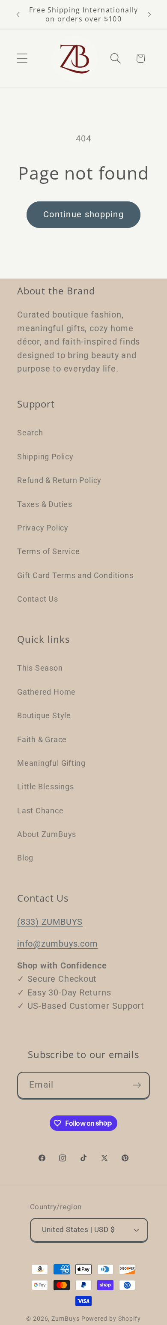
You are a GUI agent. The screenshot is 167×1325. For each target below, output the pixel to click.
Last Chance (40, 810)
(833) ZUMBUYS (50, 922)
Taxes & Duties (44, 504)
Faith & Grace (42, 739)
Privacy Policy (43, 527)
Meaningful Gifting (51, 762)
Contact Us (37, 598)
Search (30, 432)
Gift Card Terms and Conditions (75, 575)
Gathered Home (46, 691)
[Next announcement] (149, 14)
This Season (40, 667)
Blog (25, 857)
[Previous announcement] (18, 14)
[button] (22, 58)
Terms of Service (48, 551)
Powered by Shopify (111, 1318)
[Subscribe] (137, 1085)
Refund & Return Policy (59, 480)
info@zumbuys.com (57, 944)
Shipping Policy (45, 456)
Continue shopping (83, 214)
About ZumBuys (46, 834)
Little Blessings (45, 786)
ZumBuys (65, 1318)
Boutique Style (44, 715)
